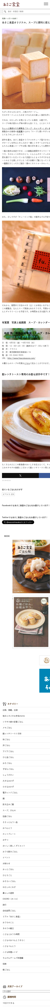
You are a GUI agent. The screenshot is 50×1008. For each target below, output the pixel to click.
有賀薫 (20, 131)
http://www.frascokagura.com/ (21, 358)
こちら (27, 363)
